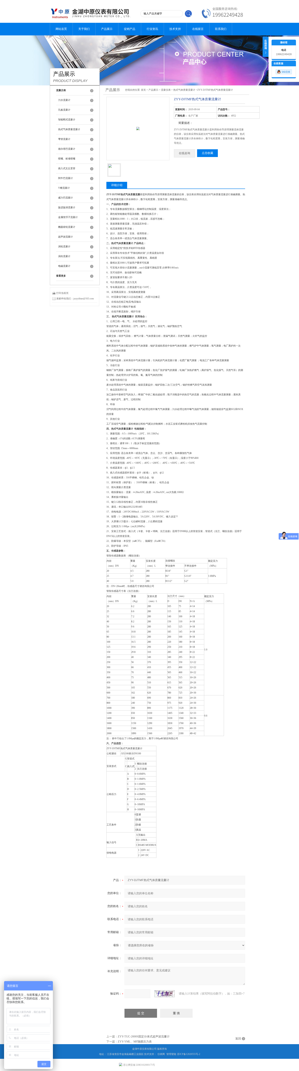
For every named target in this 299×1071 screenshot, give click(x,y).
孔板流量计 (64, 109)
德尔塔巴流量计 (66, 148)
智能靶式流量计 (66, 119)
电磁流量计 (64, 266)
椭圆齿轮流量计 (66, 227)
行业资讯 (152, 29)
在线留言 (198, 29)
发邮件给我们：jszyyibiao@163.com (75, 298)
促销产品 (129, 29)
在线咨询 (184, 153)
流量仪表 (166, 89)
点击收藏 (207, 153)
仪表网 (161, 1054)
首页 (143, 89)
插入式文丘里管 (66, 168)
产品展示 (106, 29)
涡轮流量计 (64, 246)
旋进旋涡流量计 (66, 207)
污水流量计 (64, 100)
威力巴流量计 (65, 197)
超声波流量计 (65, 236)
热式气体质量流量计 (69, 129)
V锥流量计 (64, 187)
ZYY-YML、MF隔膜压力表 (135, 1041)
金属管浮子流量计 (68, 217)
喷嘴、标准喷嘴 (66, 158)
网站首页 (61, 29)
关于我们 (84, 29)
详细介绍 (116, 185)
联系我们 (220, 29)
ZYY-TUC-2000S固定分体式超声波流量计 (144, 1036)
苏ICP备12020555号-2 (188, 1054)
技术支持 (175, 29)
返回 (238, 1038)
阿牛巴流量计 (65, 178)
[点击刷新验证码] (164, 993)
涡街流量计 (64, 256)
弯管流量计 (64, 139)
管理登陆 (171, 1054)
